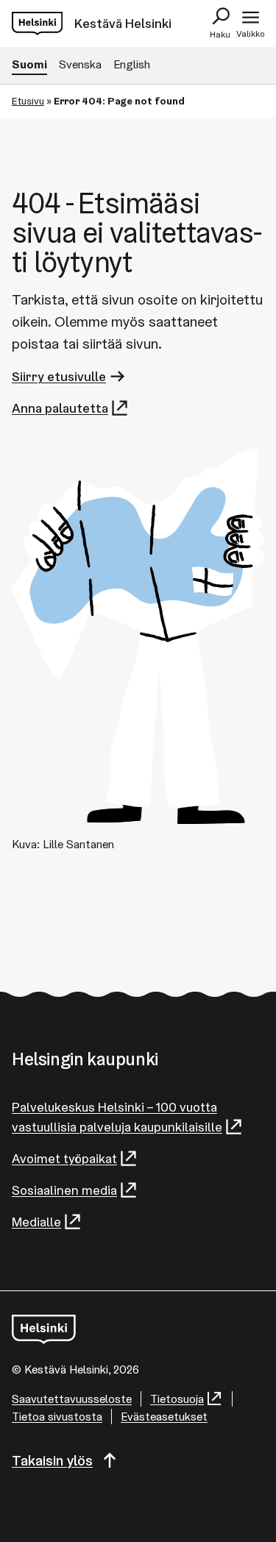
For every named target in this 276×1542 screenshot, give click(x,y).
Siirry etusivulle (59, 376)
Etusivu (28, 100)
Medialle (36, 1221)
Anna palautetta (60, 407)
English (131, 64)
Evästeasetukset (164, 1416)
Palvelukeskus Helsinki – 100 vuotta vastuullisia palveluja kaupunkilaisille (117, 1116)
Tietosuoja (177, 1399)
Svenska (80, 64)
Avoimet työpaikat (64, 1158)
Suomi (29, 64)
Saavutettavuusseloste (72, 1399)
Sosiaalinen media (64, 1190)
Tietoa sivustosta (57, 1416)
